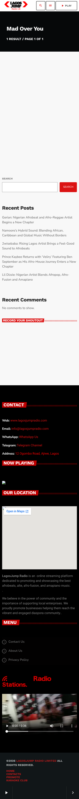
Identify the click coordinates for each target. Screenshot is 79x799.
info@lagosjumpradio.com (30, 429)
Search (7, 178)
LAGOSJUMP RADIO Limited (36, 761)
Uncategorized (17, 108)
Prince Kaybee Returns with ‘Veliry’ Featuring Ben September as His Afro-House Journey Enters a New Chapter (39, 262)
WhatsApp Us (28, 437)
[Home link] (16, 6)
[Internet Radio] (26, 687)
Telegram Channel (29, 445)
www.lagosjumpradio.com (28, 420)
